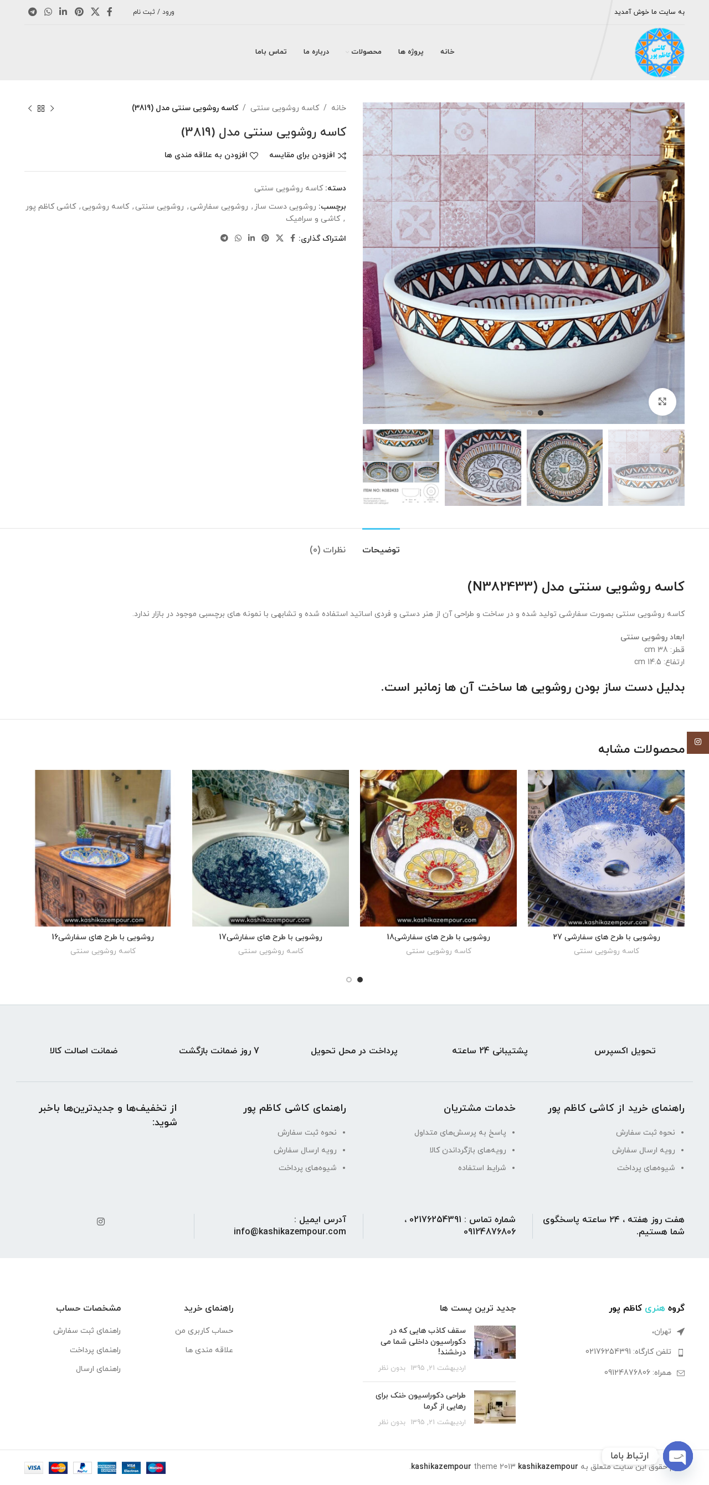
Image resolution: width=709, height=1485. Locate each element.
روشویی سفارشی (219, 206)
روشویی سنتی (159, 206)
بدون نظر (391, 1368)
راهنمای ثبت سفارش (87, 1331)
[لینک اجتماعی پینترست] (79, 12)
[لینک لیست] (608, 1352)
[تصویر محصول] (606, 848)
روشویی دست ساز (285, 206)
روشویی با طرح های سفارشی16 (103, 937)
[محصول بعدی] (29, 108)
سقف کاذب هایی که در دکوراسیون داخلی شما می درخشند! (423, 1342)
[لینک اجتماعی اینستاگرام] (100, 1223)
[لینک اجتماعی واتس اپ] (47, 12)
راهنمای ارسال (98, 1369)
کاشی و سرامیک (313, 219)
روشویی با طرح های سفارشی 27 (606, 937)
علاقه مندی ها (209, 1350)
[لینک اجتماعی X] (95, 12)
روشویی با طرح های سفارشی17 (270, 937)
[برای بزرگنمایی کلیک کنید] (662, 402)
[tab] (381, 545)
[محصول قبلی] (52, 108)
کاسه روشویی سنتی (284, 108)
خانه (338, 108)
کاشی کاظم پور (50, 206)
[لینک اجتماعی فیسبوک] (110, 12)
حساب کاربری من (204, 1331)
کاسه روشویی (105, 206)
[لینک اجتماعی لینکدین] (63, 12)
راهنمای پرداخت (95, 1350)
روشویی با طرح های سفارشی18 (438, 937)
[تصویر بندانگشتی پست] (495, 1349)
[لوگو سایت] (660, 51)
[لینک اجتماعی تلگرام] (32, 12)
